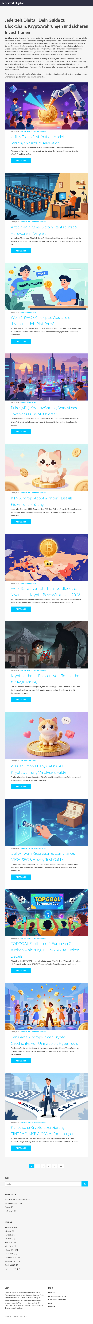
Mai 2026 (10, 1239)
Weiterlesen (21, 161)
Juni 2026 (10, 1235)
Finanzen (9, 1207)
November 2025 (12, 1261)
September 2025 (12, 1269)
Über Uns (51, 1293)
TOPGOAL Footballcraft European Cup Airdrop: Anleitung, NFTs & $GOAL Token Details (45, 949)
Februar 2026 (11, 1250)
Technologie (10, 1211)
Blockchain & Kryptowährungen (33, 131)
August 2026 (11, 1227)
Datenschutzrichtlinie (57, 1300)
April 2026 (10, 1242)
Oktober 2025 (11, 1265)
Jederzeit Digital (13, 3)
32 (61, 1166)
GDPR (50, 1303)
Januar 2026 (11, 1254)
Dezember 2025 (12, 1258)
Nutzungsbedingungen (57, 1296)
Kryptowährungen (28, 312)
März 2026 (10, 1246)
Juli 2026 (10, 1231)
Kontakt (51, 1307)
